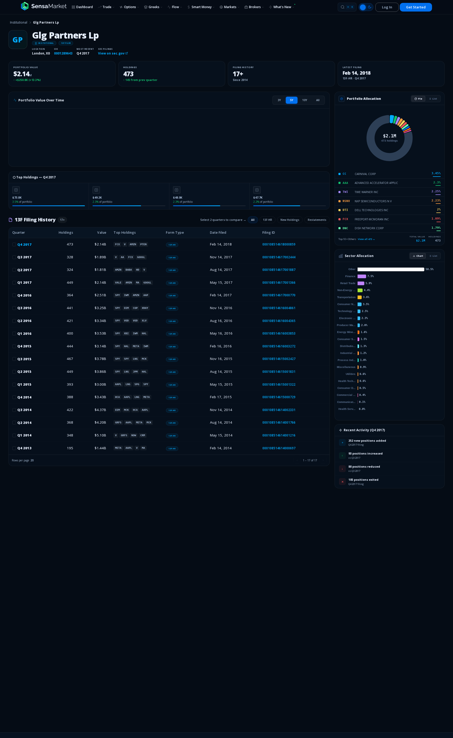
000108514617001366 (278, 282)
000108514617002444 (278, 257)
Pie (420, 98)
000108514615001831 (278, 371)
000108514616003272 (278, 346)
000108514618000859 (278, 244)
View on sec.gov (111, 53)
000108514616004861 (278, 308)
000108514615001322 (278, 384)
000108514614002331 (278, 410)
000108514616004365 (278, 321)
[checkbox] (14, 244)
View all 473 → (366, 239)
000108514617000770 (278, 295)
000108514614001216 (278, 435)
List (434, 98)
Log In (387, 7)
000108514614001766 (278, 422)
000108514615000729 (278, 397)
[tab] (279, 100)
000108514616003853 (278, 333)
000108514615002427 (278, 359)
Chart (419, 256)
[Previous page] (297, 460)
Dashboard (84, 7)
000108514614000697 (278, 448)
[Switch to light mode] (366, 7)
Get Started (416, 7)
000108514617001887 (278, 269)
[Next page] (323, 460)
